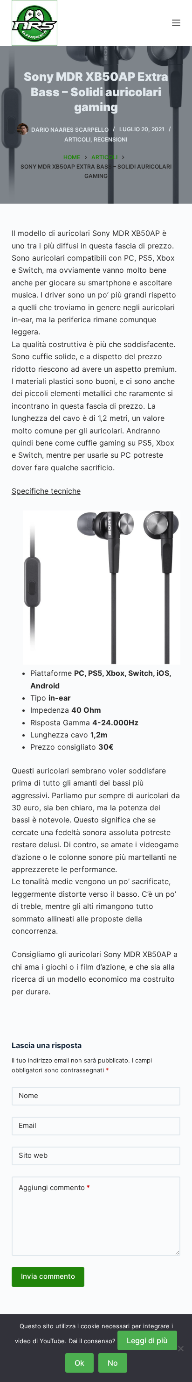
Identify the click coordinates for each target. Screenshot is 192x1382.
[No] (180, 1348)
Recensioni (110, 139)
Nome (28, 1095)
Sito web (33, 1155)
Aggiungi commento (54, 1187)
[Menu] (176, 23)
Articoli (77, 139)
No (113, 1363)
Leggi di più (147, 1340)
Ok (79, 1363)
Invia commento (48, 1276)
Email (27, 1125)
